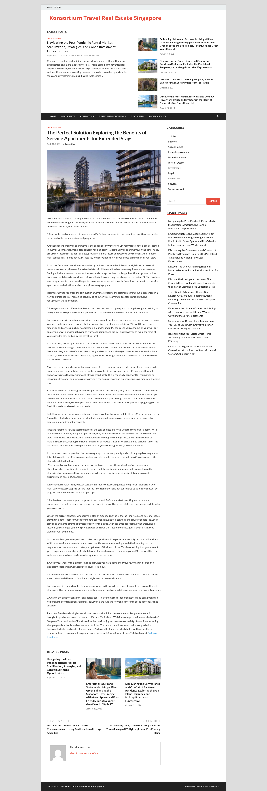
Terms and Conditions (112, 116)
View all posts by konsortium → (85, 753)
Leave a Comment (91, 55)
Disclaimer (137, 116)
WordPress (202, 786)
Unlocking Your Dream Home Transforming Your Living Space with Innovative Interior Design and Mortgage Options (191, 324)
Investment (174, 167)
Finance (172, 141)
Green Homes (175, 146)
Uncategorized (54, 38)
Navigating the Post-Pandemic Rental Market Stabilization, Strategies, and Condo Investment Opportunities (81, 47)
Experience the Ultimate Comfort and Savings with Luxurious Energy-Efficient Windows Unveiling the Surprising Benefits (192, 312)
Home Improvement (179, 152)
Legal (171, 173)
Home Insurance (177, 157)
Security (172, 183)
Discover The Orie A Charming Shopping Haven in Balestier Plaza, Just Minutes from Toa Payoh (187, 81)
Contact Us (87, 116)
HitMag (216, 786)
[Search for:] (193, 201)
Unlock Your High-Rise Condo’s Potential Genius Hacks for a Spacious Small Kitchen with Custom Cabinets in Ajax (193, 350)
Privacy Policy (157, 116)
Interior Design (176, 162)
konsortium (75, 55)
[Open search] (218, 116)
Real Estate (68, 116)
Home (53, 116)
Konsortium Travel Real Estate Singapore (105, 18)
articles (172, 136)
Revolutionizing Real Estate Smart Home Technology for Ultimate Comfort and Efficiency (189, 337)
